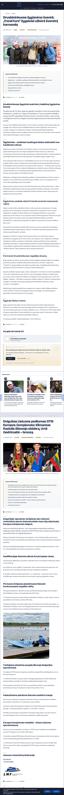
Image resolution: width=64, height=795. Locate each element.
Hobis (13, 13)
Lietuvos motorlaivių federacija (17, 502)
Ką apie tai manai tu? (14, 90)
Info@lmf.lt (7, 759)
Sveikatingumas (31, 29)
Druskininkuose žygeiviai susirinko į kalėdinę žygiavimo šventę (27, 77)
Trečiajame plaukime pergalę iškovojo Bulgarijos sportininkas (26, 494)
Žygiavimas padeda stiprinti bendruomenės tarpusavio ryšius (26, 82)
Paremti (9, 358)
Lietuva (17, 437)
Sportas (22, 29)
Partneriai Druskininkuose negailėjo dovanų (21, 85)
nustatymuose (9, 793)
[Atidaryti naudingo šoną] (63, 397)
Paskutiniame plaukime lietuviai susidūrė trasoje (22, 497)
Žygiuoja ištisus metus (14, 88)
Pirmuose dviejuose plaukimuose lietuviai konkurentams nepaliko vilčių (29, 492)
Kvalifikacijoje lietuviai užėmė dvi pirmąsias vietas (23, 489)
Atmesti (56, 791)
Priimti (47, 791)
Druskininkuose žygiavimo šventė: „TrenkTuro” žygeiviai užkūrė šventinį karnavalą (30, 21)
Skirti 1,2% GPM (23, 358)
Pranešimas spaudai (44, 30)
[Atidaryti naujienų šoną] (1, 397)
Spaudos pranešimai (27, 437)
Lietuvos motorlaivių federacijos (13, 546)
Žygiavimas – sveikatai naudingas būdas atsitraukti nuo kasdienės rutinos (30, 80)
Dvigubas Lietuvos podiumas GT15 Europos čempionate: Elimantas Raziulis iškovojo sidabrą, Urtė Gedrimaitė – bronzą (28, 426)
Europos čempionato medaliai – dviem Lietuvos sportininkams (26, 500)
